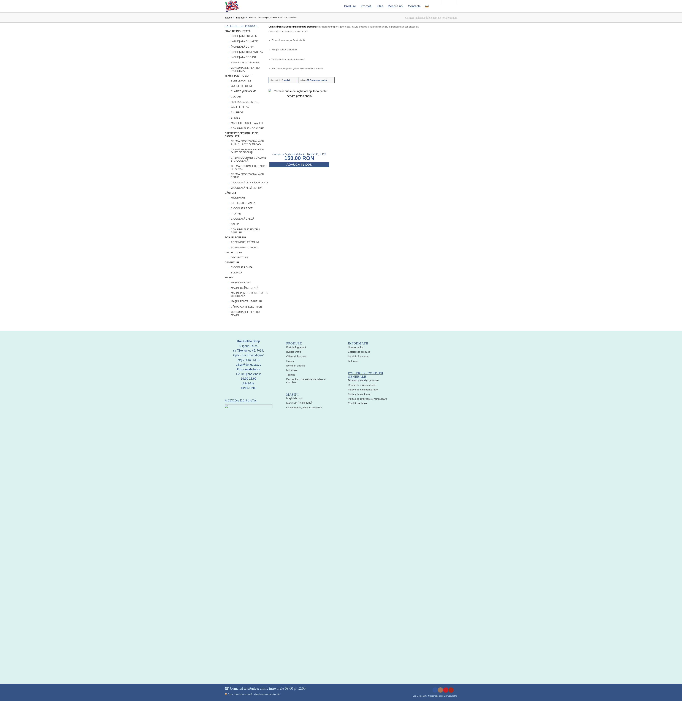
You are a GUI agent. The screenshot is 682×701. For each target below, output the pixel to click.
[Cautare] (434, 6)
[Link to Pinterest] (445, 690)
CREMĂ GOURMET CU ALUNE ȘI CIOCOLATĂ (248, 159)
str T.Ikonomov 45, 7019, (248, 350)
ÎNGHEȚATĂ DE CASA (243, 57)
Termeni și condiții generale (363, 380)
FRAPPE (236, 213)
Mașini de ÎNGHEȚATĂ (299, 402)
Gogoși (290, 361)
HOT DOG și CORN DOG (245, 101)
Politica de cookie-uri (359, 394)
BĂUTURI (230, 192)
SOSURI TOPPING (235, 237)
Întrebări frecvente (358, 356)
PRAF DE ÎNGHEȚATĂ (238, 31)
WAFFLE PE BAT (240, 107)
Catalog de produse (359, 351)
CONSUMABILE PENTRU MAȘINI (245, 313)
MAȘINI (229, 277)
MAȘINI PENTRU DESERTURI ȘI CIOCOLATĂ (249, 294)
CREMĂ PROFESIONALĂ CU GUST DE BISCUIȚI (247, 151)
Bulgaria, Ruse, (248, 345)
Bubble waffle (293, 351)
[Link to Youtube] (451, 690)
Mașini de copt (294, 398)
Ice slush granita (295, 365)
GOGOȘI (236, 96)
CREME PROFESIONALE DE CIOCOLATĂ (241, 135)
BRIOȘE (235, 117)
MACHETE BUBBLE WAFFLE (247, 123)
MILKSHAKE (238, 197)
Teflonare (353, 361)
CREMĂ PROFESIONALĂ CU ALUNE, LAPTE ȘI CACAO (247, 143)
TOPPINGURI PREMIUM (245, 242)
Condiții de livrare (357, 403)
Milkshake (291, 370)
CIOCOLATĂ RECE (242, 208)
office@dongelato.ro (248, 364)
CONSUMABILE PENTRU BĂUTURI (245, 231)
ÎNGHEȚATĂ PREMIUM (244, 36)
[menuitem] (350, 6)
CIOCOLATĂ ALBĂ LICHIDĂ (246, 187)
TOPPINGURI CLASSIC (244, 247)
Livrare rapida (356, 347)
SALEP (235, 224)
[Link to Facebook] (435, 690)
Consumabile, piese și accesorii (304, 407)
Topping (290, 374)
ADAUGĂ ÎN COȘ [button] (299, 164)
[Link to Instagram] (440, 690)
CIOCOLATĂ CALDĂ (242, 218)
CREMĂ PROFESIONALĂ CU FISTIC (247, 176)
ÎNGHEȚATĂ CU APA (242, 46)
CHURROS (237, 112)
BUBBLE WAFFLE (241, 80)
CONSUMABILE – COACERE (247, 128)
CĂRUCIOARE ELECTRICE (246, 306)
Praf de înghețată (296, 347)
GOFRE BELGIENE (242, 86)
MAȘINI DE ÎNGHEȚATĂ (244, 287)
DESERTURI (232, 262)
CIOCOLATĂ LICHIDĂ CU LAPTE (249, 182)
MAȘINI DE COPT (241, 282)
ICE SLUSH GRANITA (243, 203)
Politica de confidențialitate (363, 389)
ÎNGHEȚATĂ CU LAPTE (244, 41)
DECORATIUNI (233, 252)
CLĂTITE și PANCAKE (243, 91)
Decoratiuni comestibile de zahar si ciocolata (306, 381)
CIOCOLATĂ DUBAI (242, 267)
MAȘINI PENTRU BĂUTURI (246, 301)
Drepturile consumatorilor (362, 385)
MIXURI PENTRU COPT (238, 75)
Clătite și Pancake (296, 356)
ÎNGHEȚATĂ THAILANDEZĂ (247, 52)
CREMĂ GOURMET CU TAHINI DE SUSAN (248, 167)
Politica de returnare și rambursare (367, 398)
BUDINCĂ (236, 272)
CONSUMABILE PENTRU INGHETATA (245, 69)
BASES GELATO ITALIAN (245, 62)
